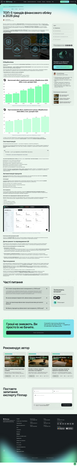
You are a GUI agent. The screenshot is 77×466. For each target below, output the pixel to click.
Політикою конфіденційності (44, 405)
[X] (70, 45)
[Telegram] (68, 45)
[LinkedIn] (71, 45)
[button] (15, 2)
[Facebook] (66, 45)
